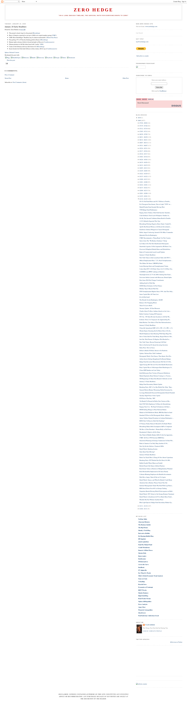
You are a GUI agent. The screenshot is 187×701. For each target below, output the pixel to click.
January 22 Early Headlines (147, 325)
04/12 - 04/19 (143, 165)
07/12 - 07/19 (143, 129)
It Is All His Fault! (144, 297)
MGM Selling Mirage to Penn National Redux (153, 410)
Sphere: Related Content (12, 52)
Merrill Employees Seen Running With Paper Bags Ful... (155, 334)
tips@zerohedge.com (142, 42)
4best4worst (142, 613)
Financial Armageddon (145, 610)
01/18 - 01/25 (143, 199)
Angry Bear (142, 607)
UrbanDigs (141, 581)
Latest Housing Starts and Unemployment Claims (153, 266)
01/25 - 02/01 (143, 196)
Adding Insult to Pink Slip (147, 283)
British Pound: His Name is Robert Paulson (152, 466)
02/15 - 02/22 (143, 188)
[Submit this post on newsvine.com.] (40, 58)
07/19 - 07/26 (143, 126)
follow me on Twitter (176, 642)
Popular (150, 99)
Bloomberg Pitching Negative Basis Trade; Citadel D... (155, 224)
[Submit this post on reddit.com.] (33, 58)
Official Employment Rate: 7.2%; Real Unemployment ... (155, 260)
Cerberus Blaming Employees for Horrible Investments (155, 474)
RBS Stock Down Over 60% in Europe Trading (153, 488)
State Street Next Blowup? (147, 452)
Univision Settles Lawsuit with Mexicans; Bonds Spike (155, 277)
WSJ (41, 44)
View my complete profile (152, 631)
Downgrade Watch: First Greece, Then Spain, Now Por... (155, 356)
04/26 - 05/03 (143, 159)
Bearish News (142, 584)
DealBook (141, 567)
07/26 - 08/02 (143, 123)
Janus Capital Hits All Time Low (149, 294)
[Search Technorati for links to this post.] (71, 58)
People (139, 99)
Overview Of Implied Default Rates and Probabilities (154, 249)
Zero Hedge (93, 9)
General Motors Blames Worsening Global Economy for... (156, 390)
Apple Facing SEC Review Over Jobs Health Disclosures (155, 365)
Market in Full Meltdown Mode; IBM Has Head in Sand (155, 412)
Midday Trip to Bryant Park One (148, 289)
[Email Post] (6, 63)
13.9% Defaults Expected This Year (149, 221)
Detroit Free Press (52, 37)
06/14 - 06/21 (143, 140)
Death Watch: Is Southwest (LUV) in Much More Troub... (156, 497)
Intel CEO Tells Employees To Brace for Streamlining (154, 404)
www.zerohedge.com (151, 26)
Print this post (11, 60)
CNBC (54, 35)
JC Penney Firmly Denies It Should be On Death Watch (155, 424)
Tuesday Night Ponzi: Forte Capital (149, 395)
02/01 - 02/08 (143, 193)
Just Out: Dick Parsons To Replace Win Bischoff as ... (154, 339)
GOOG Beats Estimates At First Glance (150, 286)
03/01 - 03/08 (143, 182)
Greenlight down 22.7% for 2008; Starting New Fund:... (155, 275)
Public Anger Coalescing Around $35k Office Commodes (156, 232)
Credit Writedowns (144, 547)
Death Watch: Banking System (148, 449)
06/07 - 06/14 (143, 143)
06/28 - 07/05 (143, 134)
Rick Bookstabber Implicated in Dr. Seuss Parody (153, 471)
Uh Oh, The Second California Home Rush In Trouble (155, 218)
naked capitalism (143, 542)
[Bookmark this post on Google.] (56, 58)
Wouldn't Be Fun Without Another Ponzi (151, 500)
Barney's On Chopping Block (148, 303)
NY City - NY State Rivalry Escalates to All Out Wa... (154, 317)
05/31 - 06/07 (143, 145)
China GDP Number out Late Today (149, 370)
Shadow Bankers (143, 593)
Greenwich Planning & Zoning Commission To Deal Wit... (156, 441)
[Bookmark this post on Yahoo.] (63, 58)
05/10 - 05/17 (143, 154)
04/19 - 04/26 (143, 162)
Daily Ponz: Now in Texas (147, 348)
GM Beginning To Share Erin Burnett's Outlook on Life (155, 379)
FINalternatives (143, 562)
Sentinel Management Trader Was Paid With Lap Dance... (156, 486)
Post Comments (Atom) (19, 82)
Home (67, 78)
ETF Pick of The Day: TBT (147, 398)
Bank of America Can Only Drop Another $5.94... (153, 443)
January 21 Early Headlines (147, 381)
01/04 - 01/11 (143, 509)
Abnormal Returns (144, 522)
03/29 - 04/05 (143, 171)
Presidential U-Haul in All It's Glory (149, 432)
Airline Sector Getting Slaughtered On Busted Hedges (155, 359)
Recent (144, 99)
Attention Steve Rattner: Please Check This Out (153, 483)
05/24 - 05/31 (143, 148)
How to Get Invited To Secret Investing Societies (153, 345)
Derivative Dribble (144, 533)
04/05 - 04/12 (143, 168)
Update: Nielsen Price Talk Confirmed (150, 353)
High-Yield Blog (143, 596)
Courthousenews (49, 42)
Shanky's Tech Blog (144, 530)
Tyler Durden (150, 624)
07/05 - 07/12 (143, 131)
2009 (139, 120)
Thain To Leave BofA (145, 305)
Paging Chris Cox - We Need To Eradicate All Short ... (155, 407)
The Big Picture (143, 527)
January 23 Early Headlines (147, 255)
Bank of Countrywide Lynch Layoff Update (152, 252)
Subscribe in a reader (142, 56)
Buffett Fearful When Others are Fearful (150, 463)
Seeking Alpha (142, 519)
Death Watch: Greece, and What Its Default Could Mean (155, 480)
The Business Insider (144, 525)
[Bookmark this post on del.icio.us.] (25, 58)
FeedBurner (163, 91)
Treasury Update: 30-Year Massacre (149, 308)
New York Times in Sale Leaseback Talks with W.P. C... (155, 258)
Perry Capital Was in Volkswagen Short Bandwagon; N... (155, 367)
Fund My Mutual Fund (145, 545)
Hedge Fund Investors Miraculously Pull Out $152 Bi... (155, 362)
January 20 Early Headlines (15, 26)
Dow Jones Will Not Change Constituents (151, 280)
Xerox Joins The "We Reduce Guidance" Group (153, 241)
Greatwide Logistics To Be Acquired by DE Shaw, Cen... (155, 246)
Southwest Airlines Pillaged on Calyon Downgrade (154, 229)
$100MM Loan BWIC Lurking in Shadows (151, 272)
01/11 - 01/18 (143, 506)
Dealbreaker (142, 559)
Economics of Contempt (145, 587)
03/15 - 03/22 (143, 176)
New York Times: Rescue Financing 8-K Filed (152, 342)
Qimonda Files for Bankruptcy (148, 235)
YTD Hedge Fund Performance (148, 210)
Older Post (126, 78)
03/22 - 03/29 (143, 174)
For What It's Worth (144, 573)
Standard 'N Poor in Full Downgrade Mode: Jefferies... (155, 415)
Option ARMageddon (144, 601)
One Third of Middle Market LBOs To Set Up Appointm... (156, 435)
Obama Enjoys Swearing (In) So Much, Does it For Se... (155, 331)
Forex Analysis (142, 604)
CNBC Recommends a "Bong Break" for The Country (155, 238)
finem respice (142, 556)
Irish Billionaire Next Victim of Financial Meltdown (154, 373)
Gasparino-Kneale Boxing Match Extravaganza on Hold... (156, 491)
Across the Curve (143, 564)
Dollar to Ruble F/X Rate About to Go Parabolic (153, 350)
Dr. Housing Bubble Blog (145, 536)
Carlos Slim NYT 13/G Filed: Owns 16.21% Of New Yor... (156, 269)
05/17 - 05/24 (143, 151)
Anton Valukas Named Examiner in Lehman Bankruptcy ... (156, 418)
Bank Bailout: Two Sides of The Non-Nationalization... (155, 322)
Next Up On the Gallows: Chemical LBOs (151, 446)
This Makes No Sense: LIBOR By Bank (151, 263)
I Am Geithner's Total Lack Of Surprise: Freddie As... (154, 215)
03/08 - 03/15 (143, 179)
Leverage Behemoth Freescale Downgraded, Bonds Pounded (157, 393)
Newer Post (8, 78)
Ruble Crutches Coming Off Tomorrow (150, 314)
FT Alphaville (142, 570)
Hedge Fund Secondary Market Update (150, 384)
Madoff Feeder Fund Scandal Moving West (152, 207)
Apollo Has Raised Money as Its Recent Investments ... (155, 227)
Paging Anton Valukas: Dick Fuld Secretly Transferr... (155, 213)
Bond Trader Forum (144, 598)
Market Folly (142, 553)
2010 (139, 118)
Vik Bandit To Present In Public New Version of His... (154, 401)
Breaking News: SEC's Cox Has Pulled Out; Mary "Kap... (155, 387)
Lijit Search (139, 33)
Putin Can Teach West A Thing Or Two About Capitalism (156, 457)
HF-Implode (142, 539)
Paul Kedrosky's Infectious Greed (148, 616)
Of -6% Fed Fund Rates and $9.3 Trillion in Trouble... (155, 201)
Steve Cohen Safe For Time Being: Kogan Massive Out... (156, 336)
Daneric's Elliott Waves (145, 550)
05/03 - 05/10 (143, 157)
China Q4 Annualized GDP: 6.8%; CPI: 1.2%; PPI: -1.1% (156, 328)
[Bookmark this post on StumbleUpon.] (15, 58)
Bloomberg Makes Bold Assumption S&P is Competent (155, 426)
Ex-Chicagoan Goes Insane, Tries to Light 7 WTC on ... (155, 204)
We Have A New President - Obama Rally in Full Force (155, 429)
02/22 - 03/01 (143, 185)
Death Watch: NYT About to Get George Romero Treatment (156, 494)
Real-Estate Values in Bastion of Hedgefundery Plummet (155, 469)
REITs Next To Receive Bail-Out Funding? (151, 421)
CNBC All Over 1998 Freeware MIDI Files (151, 438)
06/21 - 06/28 (143, 137)
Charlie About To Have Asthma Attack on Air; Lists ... (155, 311)
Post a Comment (9, 75)
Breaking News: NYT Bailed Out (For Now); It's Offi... (155, 460)
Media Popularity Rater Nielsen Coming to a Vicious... (155, 376)
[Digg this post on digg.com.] (7, 58)
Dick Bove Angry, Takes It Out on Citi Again (152, 477)
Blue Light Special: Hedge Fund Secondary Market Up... (155, 502)
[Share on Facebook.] (49, 58)
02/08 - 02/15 (143, 190)
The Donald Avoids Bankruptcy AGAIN (151, 300)
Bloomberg (36, 33)
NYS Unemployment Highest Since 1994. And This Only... (156, 291)
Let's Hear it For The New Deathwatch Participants (154, 244)
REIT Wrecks (142, 590)
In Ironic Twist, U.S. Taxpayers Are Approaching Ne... (155, 320)
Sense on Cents (142, 579)
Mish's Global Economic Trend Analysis (150, 576)
